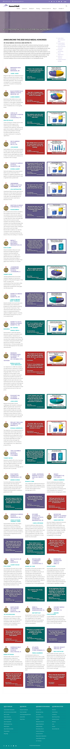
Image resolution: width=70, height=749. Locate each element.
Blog (54, 8)
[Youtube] (59, 2)
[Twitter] (52, 2)
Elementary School (40, 728)
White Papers (6, 726)
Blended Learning (39, 712)
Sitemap (54, 721)
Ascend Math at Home (40, 738)
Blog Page (6, 733)
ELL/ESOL (37, 719)
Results (31, 8)
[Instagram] (57, 2)
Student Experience (8, 719)
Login (65, 1)
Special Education (39, 716)
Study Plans (22, 719)
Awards (53, 726)
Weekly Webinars (7, 716)
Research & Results (24, 709)
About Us (54, 709)
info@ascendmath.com (18, 1)
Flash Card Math (23, 712)
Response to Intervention (41, 736)
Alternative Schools (40, 721)
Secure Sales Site (55, 728)
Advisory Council (55, 719)
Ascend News (55, 712)
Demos (24, 8)
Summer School (39, 733)
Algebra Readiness (40, 724)
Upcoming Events (7, 721)
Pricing (38, 8)
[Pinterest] (61, 2)
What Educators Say (8, 724)
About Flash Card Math (8, 728)
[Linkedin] (54, 2)
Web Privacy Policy (56, 716)
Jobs (53, 724)
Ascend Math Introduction (9, 709)
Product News (6, 731)
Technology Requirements (25, 714)
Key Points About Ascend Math (10, 712)
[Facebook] (49, 2)
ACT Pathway (38, 740)
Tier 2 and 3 (38, 714)
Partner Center (46, 8)
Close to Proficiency (40, 731)
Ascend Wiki (22, 716)
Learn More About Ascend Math (61, 40)
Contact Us (54, 714)
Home (18, 8)
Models (61, 8)
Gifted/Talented (39, 726)
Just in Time (38, 709)
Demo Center (6, 714)
